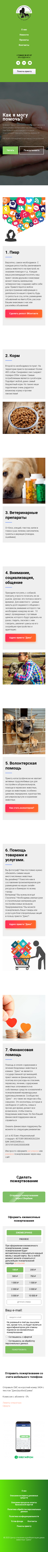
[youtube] (30, 63)
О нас (24, 29)
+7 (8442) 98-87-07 (24, 55)
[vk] (24, 63)
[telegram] (18, 63)
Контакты (24, 45)
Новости (24, 34)
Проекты (24, 40)
